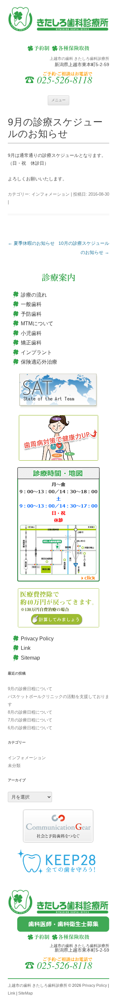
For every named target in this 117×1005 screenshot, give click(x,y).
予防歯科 (31, 314)
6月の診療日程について (30, 727)
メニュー (58, 100)
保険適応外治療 (39, 362)
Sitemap (30, 658)
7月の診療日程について (30, 720)
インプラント (36, 352)
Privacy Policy (37, 638)
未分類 (14, 765)
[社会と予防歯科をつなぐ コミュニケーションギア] (58, 826)
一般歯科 (31, 304)
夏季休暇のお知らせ (31, 243)
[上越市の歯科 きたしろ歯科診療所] (58, 20)
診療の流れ (34, 295)
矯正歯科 (31, 342)
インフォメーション (51, 194)
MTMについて (37, 323)
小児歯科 (31, 333)
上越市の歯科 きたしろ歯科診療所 (37, 985)
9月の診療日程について (30, 688)
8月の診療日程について (30, 712)
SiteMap (25, 993)
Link (26, 648)
